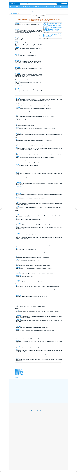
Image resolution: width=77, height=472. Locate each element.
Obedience (58, 34)
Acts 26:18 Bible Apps (18, 369)
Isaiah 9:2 (17, 144)
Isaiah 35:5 (17, 23)
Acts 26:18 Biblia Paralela (19, 371)
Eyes (59, 33)
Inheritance (52, 34)
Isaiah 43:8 (17, 118)
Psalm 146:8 (18, 104)
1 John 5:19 (18, 233)
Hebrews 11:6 (18, 358)
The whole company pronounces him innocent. (51, 30)
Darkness (53, 33)
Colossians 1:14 (18, 275)
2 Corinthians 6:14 (19, 186)
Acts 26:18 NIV (17, 364)
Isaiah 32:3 (17, 110)
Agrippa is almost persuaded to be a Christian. (51, 29)
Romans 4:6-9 (18, 267)
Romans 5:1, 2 (18, 346)
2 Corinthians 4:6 (17, 60)
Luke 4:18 (17, 120)
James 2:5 (17, 301)
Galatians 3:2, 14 (18, 353)
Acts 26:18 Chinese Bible (19, 372)
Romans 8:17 (18, 288)
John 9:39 (17, 127)
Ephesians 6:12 (17, 73)
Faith (61, 33)
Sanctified (60, 35)
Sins (46, 36)
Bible (11, 13)
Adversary (45, 33)
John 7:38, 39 (18, 344)
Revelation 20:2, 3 (19, 240)
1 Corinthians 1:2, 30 (19, 315)
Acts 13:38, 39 (18, 256)
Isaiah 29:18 (18, 107)
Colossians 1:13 (17, 81)
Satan (44, 36)
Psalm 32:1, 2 (18, 259)
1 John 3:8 (17, 230)
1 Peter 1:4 (17, 305)
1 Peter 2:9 (17, 88)
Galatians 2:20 (18, 349)
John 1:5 (16, 41)
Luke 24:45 (17, 124)
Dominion (56, 33)
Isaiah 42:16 (17, 29)
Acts (13, 13)
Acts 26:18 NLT (17, 365)
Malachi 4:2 (18, 153)
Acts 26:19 (17, 54)
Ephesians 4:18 (18, 193)
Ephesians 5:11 (17, 71)
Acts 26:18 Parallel (18, 370)
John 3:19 (17, 169)
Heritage (49, 34)
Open (61, 34)
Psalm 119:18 (18, 102)
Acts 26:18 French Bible (19, 373)
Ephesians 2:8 (18, 355)
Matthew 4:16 (18, 156)
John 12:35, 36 (18, 178)
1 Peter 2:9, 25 (18, 202)
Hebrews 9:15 (18, 298)
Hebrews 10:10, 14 (19, 326)
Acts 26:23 (17, 139)
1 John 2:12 (18, 280)
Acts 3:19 (17, 248)
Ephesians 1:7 (18, 272)
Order (44, 35)
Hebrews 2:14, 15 (18, 226)
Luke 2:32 (17, 164)
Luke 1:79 (17, 161)
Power (47, 35)
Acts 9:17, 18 (18, 98)
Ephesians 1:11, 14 (19, 291)
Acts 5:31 (17, 251)
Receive (49, 35)
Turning (49, 36)
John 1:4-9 (17, 167)
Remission (56, 35)
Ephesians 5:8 (17, 67)
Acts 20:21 (17, 47)
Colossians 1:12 (17, 78)
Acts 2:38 (16, 43)
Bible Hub (16, 377)
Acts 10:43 (17, 253)
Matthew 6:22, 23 (18, 159)
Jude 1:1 (17, 329)
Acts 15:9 (17, 337)
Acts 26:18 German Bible (19, 374)
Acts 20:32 (17, 50)
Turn (47, 36)
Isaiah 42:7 (17, 26)
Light (55, 34)
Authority (48, 33)
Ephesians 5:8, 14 (18, 197)
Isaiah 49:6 (17, 147)
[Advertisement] (38, 385)
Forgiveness (45, 34)
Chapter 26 (15, 13)
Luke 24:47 (17, 37)
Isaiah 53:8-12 (18, 214)
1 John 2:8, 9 (18, 206)
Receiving (52, 35)
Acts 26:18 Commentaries (19, 376)
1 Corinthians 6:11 (19, 319)
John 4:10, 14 (18, 340)
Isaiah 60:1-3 (18, 151)
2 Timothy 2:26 (18, 223)
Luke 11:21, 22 (18, 218)
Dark (50, 33)
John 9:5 (17, 176)
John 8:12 (17, 172)
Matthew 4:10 (17, 34)
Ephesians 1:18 (18, 133)
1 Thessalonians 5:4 (18, 85)
